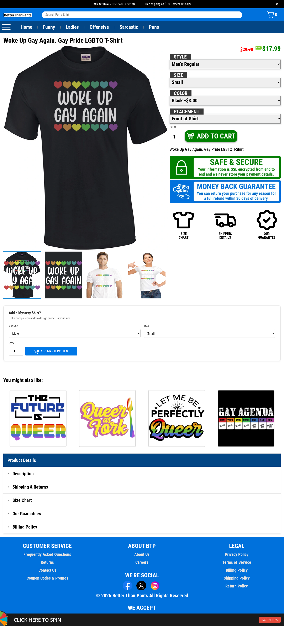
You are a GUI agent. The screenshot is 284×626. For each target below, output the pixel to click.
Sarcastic (129, 27)
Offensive (99, 27)
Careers (141, 562)
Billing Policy (24, 527)
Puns (154, 27)
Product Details (21, 460)
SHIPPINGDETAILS (225, 235)
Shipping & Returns (30, 487)
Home (26, 27)
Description (23, 473)
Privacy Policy (236, 554)
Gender (13, 325)
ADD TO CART (216, 136)
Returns (47, 562)
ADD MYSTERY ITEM (54, 351)
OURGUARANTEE (266, 235)
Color (180, 93)
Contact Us (47, 570)
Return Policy (236, 586)
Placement (186, 112)
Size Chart (22, 500)
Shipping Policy (237, 578)
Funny (49, 27)
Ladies (72, 27)
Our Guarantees (26, 513)
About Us (141, 554)
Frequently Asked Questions (47, 554)
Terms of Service (236, 562)
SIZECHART (184, 235)
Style (180, 57)
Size (178, 75)
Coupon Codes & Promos (47, 578)
